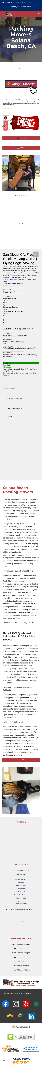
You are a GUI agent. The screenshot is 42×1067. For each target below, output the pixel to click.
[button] (2, 14)
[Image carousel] (21, 175)
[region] (21, 5)
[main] (21, 37)
